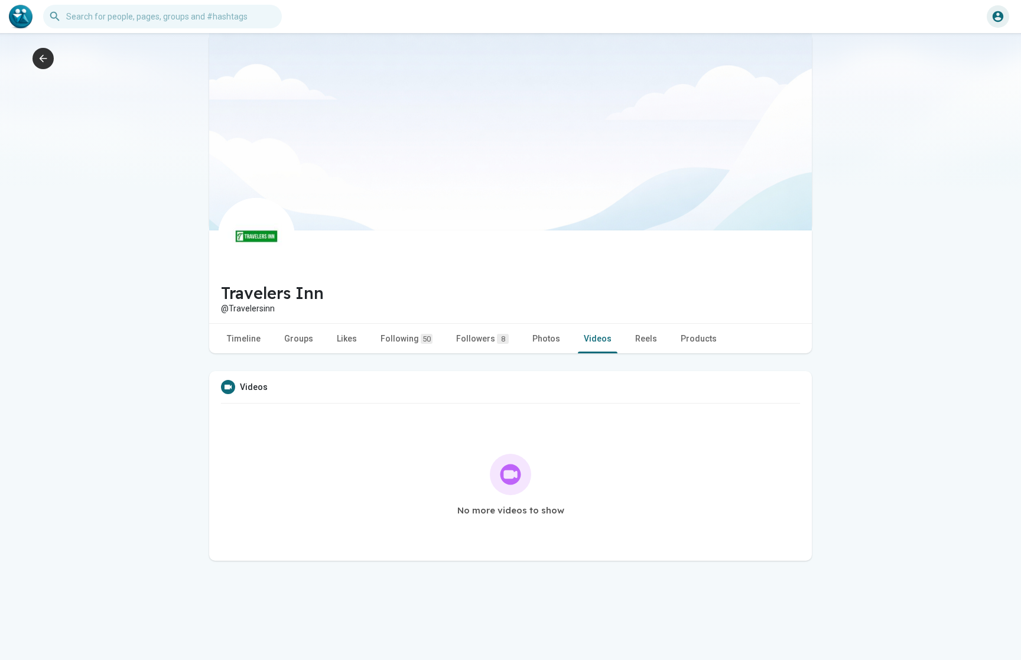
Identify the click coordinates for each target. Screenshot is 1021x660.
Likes (347, 338)
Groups (298, 338)
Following (406, 338)
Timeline (244, 338)
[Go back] (43, 58)
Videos (598, 338)
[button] (998, 16)
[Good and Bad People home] (20, 16)
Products (699, 338)
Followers (480, 338)
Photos (546, 338)
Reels (646, 338)
